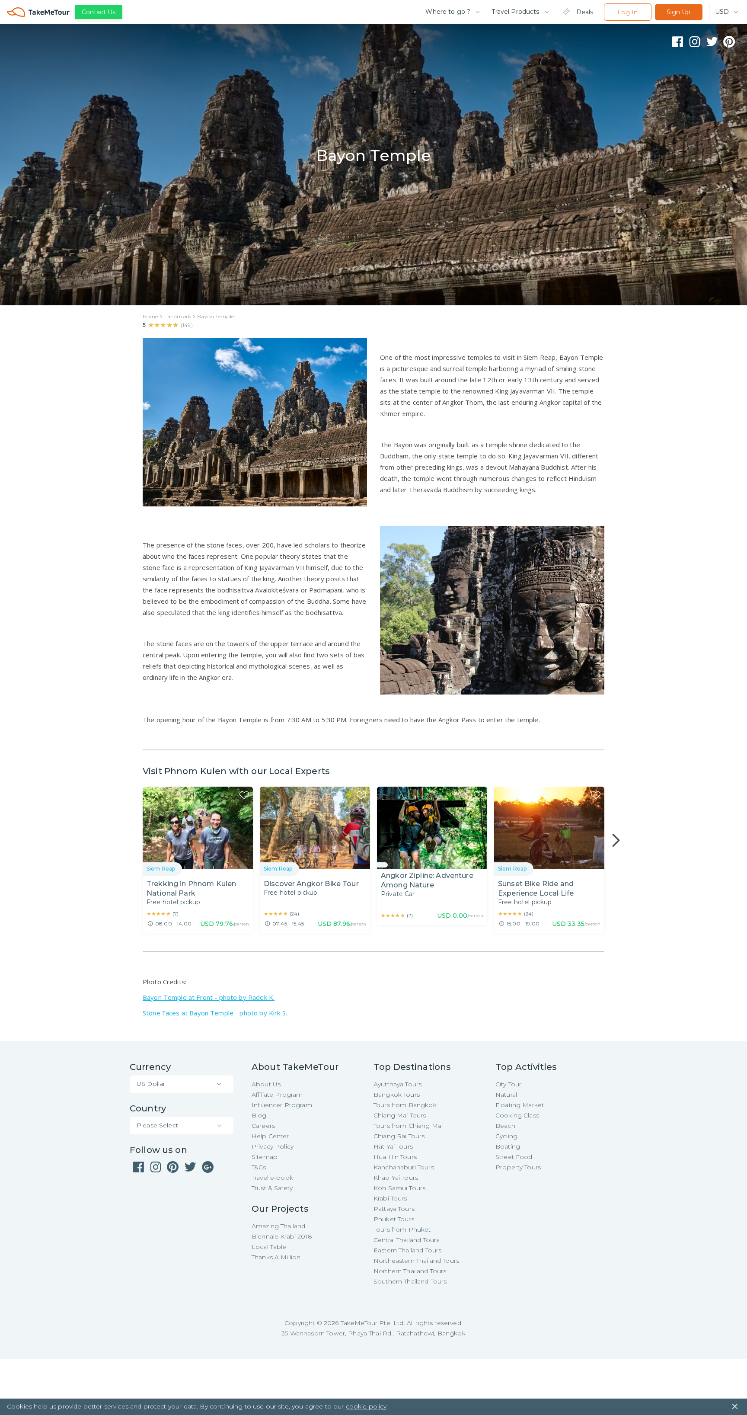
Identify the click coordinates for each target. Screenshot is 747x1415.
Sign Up (678, 12)
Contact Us (98, 12)
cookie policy (366, 1406)
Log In (627, 12)
